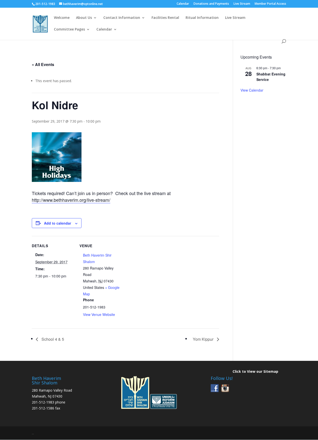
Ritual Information (202, 18)
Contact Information (121, 18)
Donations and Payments (211, 4)
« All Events (43, 64)
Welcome (62, 18)
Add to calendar (57, 223)
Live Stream (242, 4)
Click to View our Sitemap (255, 371)
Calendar (183, 4)
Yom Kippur (203, 339)
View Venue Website (99, 314)
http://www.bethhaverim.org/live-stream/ (71, 200)
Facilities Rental (165, 18)
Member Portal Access (270, 4)
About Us (84, 18)
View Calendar (251, 90)
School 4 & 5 (52, 339)
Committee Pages (69, 30)
